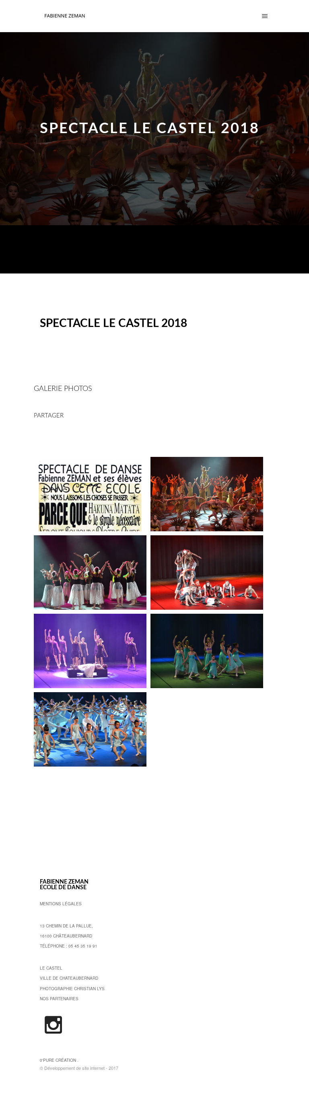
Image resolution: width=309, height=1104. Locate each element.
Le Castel (51, 968)
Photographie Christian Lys (72, 988)
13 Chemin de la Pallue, (66, 926)
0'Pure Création (58, 1060)
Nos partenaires (59, 998)
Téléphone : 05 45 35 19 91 (68, 946)
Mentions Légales (61, 904)
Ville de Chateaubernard (69, 978)
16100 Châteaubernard (66, 936)
